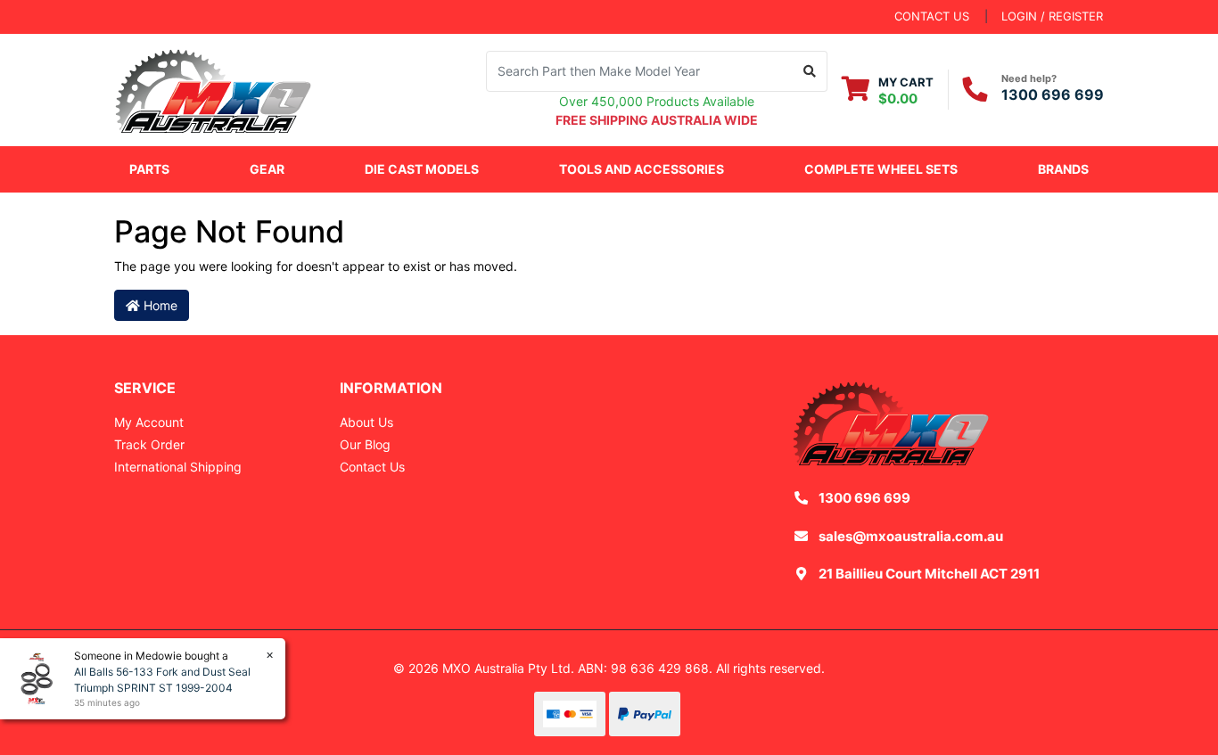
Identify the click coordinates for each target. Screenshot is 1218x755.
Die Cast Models (422, 168)
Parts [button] (149, 168)
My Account (149, 422)
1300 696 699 (1052, 94)
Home (158, 305)
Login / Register (1052, 16)
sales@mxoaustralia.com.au (911, 536)
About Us (366, 422)
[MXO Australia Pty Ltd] (213, 87)
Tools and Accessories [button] (641, 168)
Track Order (149, 444)
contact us (931, 16)
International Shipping (178, 466)
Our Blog (365, 444)
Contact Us (372, 466)
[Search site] (810, 71)
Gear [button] (267, 168)
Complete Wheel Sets (881, 168)
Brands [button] (1063, 168)
